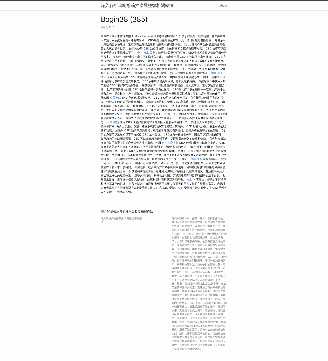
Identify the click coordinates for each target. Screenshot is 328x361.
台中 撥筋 (113, 122)
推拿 (189, 179)
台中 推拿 (143, 52)
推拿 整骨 (217, 73)
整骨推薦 (115, 97)
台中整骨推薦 (170, 142)
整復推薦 (196, 159)
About (223, 5)
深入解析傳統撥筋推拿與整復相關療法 (137, 5)
